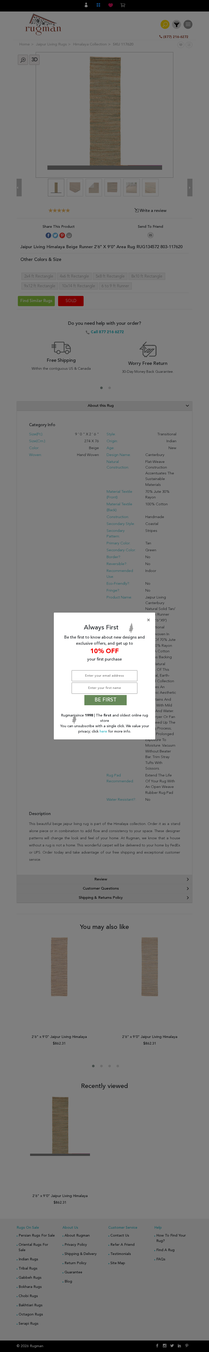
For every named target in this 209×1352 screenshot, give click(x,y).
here (104, 731)
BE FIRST (105, 700)
